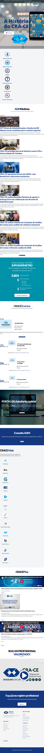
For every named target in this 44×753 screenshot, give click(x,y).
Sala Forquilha (25, 733)
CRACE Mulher (5, 463)
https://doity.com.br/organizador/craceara (21, 352)
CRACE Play (5, 500)
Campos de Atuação (6, 728)
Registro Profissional (7, 58)
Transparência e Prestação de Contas (16, 0)
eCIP (5, 509)
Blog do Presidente (5, 544)
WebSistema (35, 3)
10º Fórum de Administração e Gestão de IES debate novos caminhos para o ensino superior (20, 129)
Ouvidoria (24, 0)
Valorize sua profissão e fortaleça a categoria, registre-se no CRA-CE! (16, 634)
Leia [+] (1, 136)
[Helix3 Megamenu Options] (30, 4)
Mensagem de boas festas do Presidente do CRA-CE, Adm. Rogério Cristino (18, 611)
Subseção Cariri (25, 727)
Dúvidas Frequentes (25, 720)
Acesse (7, 30)
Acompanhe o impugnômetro (22, 295)
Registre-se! (22, 704)
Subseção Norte (25, 730)
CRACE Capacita (5, 482)
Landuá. (30, 750)
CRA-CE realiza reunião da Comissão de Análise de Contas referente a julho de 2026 (21, 246)
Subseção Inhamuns (25, 728)
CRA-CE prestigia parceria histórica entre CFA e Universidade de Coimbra (21, 152)
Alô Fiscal (5, 517)
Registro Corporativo (7, 66)
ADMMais (7, 74)
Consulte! (22, 441)
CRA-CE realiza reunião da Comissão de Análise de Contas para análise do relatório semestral (21, 223)
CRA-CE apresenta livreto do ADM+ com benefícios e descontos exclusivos (18, 175)
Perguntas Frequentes (7, 83)
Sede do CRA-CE (25, 725)
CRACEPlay (8, 590)
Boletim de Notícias (5, 553)
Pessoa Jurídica (5, 725)
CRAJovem (5, 490)
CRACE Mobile (5, 535)
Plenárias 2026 (22, 336)
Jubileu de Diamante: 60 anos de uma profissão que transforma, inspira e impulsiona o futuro (21, 588)
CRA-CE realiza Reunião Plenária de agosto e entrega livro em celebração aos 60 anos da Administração (19, 199)
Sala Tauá (24, 731)
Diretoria (24, 715)
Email (30, 0)
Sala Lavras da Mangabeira (26, 736)
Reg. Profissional (7, 0)
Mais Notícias (22, 255)
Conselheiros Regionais (26, 717)
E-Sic (28, 0)
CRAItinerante (5, 473)
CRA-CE (18, 750)
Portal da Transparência (7, 99)
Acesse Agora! (22, 412)
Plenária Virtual (7, 91)
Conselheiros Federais (26, 718)
